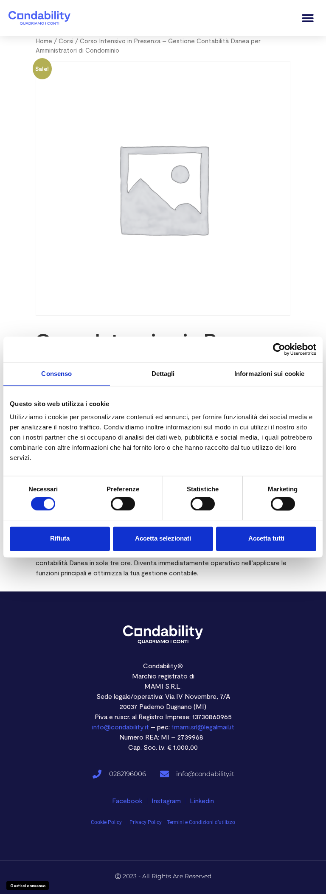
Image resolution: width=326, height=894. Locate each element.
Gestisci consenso (27, 885)
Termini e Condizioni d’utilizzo (201, 822)
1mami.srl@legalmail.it (202, 727)
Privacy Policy (145, 822)
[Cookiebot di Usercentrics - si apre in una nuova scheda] (279, 349)
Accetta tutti (266, 538)
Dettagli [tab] (163, 373)
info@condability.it (120, 727)
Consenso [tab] (56, 373)
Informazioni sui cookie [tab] (269, 373)
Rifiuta (60, 538)
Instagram (166, 800)
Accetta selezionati (163, 538)
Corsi (66, 41)
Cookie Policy (107, 822)
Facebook (127, 800)
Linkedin (202, 800)
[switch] (123, 503)
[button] (308, 18)
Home (44, 41)
